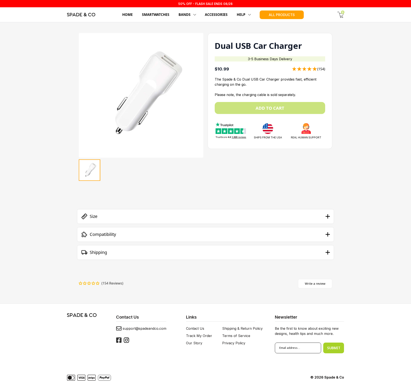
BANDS (185, 14)
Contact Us (195, 328)
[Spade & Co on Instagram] (126, 340)
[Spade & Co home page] (81, 14)
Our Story (194, 343)
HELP (241, 14)
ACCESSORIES (216, 14)
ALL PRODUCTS (282, 15)
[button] (205, 216)
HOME (127, 14)
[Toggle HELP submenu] (248, 14)
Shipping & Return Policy (242, 328)
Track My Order (199, 336)
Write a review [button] (315, 284)
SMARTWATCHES (155, 14)
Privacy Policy (233, 343)
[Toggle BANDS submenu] (194, 14)
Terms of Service (236, 336)
